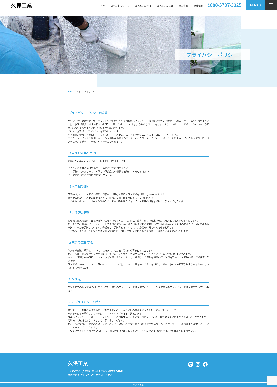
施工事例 (183, 5)
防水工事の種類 (165, 5)
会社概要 (198, 5)
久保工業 (78, 363)
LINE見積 (255, 4)
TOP (102, 5)
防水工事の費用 (143, 5)
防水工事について (120, 5)
